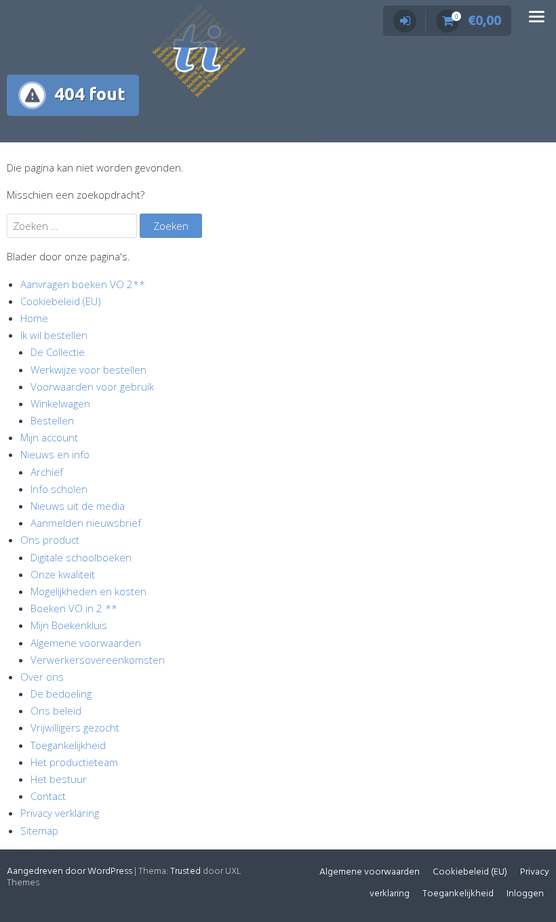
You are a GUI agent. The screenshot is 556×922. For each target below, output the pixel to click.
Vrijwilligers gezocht (75, 727)
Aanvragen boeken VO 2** (82, 284)
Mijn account (49, 437)
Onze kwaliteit (63, 574)
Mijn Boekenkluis (69, 625)
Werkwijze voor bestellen (88, 369)
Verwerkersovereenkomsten (98, 659)
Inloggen (525, 894)
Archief (47, 472)
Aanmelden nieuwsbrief (86, 522)
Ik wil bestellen (53, 335)
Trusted (185, 871)
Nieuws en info (55, 454)
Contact (48, 796)
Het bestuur (59, 779)
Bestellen (52, 420)
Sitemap (39, 830)
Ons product (49, 539)
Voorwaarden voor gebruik (92, 386)
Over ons (42, 676)
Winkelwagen (60, 403)
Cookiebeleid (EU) (60, 301)
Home (34, 318)
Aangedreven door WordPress (69, 871)
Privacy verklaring (59, 813)
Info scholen (59, 489)
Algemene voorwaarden (86, 642)
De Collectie (58, 352)
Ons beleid (56, 710)
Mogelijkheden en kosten (88, 591)
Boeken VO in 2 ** (74, 608)
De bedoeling (61, 693)
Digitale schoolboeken (81, 557)
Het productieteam (74, 762)
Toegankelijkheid (68, 745)
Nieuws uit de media (78, 506)
